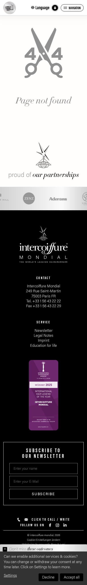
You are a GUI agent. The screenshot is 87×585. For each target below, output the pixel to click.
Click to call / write (51, 520)
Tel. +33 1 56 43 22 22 (43, 301)
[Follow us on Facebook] (50, 525)
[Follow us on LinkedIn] (64, 525)
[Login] (55, 7)
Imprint (43, 340)
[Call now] (19, 519)
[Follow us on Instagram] (57, 525)
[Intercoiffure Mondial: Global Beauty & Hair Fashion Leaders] (9, 8)
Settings (10, 575)
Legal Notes (43, 335)
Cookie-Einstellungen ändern (43, 539)
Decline (48, 577)
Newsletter (44, 330)
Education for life (43, 345)
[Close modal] (5, 549)
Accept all (72, 577)
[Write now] (26, 519)
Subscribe (43, 494)
